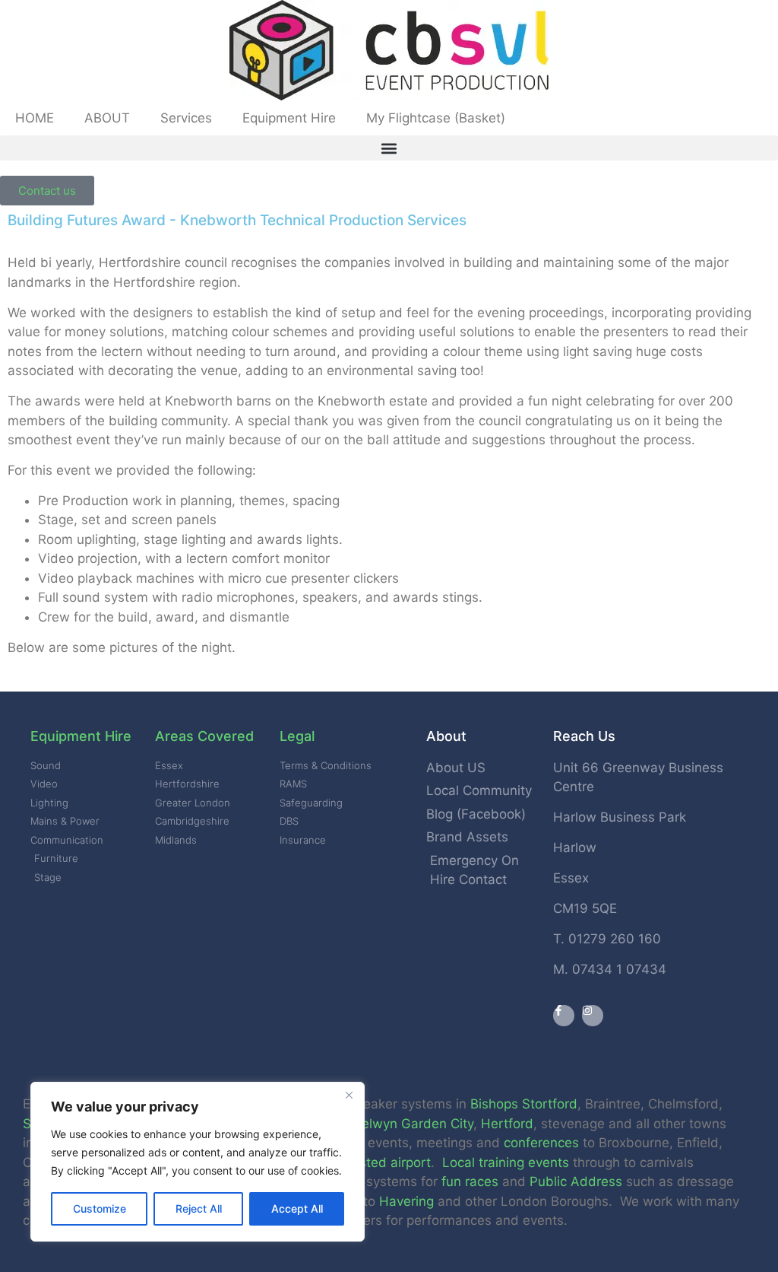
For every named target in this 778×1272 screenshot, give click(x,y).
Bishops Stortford (523, 1103)
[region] (197, 1162)
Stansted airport (381, 1162)
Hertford (507, 1123)
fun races (469, 1181)
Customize (99, 1208)
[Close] (349, 1095)
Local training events (505, 1162)
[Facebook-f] (563, 1015)
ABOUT (107, 118)
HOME (34, 118)
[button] (389, 148)
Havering (406, 1201)
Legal (297, 736)
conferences (541, 1142)
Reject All (199, 1208)
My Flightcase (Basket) (435, 118)
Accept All (297, 1208)
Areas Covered (204, 736)
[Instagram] (592, 1015)
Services (186, 118)
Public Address (576, 1181)
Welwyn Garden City (411, 1123)
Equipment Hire (289, 118)
